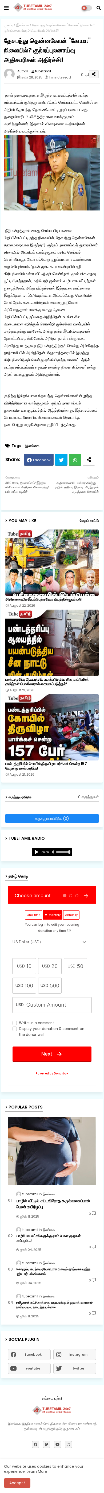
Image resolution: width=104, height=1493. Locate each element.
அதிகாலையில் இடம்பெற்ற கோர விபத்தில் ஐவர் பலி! (43, 599)
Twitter (61, 460)
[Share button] (89, 460)
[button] (98, 8)
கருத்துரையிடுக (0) (52, 818)
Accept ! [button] (17, 1483)
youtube (33, 1368)
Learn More (37, 1471)
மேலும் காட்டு (89, 520)
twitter (78, 1368)
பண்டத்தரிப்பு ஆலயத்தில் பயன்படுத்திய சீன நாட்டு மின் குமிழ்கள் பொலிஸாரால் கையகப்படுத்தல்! (47, 681)
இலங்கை (22, 25)
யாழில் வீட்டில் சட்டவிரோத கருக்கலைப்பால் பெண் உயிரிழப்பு (53, 1204)
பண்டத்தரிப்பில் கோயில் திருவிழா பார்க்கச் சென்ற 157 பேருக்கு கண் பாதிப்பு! (46, 766)
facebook (33, 1354)
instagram (78, 1354)
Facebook (42, 459)
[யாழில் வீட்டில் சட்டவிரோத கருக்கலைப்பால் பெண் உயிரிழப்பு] (52, 1151)
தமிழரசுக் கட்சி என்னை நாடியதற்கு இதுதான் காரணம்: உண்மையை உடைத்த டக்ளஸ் (54, 1305)
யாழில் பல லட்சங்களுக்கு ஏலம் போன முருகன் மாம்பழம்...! (48, 1238)
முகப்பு (8, 25)
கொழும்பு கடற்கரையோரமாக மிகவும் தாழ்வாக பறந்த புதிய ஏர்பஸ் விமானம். (53, 1271)
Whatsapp (75, 460)
